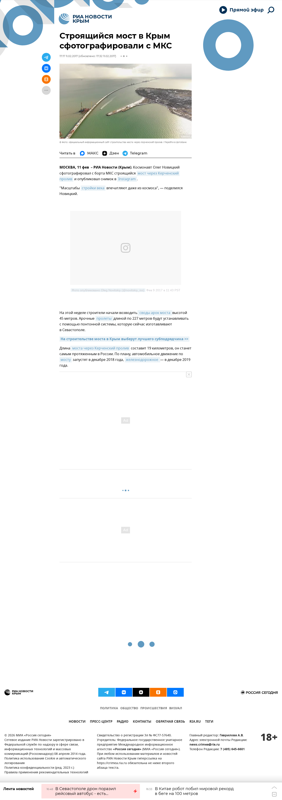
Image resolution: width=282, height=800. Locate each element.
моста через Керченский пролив (100, 348)
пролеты (104, 318)
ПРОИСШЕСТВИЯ (153, 708)
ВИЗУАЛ (175, 708)
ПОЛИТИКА (109, 708)
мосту (66, 359)
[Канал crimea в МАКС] (175, 692)
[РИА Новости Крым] (85, 19)
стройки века (93, 188)
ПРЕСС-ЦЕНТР (101, 722)
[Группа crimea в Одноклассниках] (158, 692)
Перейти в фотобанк (175, 142)
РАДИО (122, 722)
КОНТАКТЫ (142, 722)
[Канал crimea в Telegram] (106, 692)
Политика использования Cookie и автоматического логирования (45, 761)
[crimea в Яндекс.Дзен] (141, 692)
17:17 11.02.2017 (68, 56)
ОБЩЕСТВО (129, 708)
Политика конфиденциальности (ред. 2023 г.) (39, 767)
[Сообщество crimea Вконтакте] (123, 692)
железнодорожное (142, 359)
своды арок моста (155, 313)
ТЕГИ (209, 722)
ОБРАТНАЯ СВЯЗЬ (170, 722)
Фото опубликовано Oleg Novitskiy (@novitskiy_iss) (108, 290)
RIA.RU (195, 722)
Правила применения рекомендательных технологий (46, 772)
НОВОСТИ (77, 722)
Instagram (127, 179)
